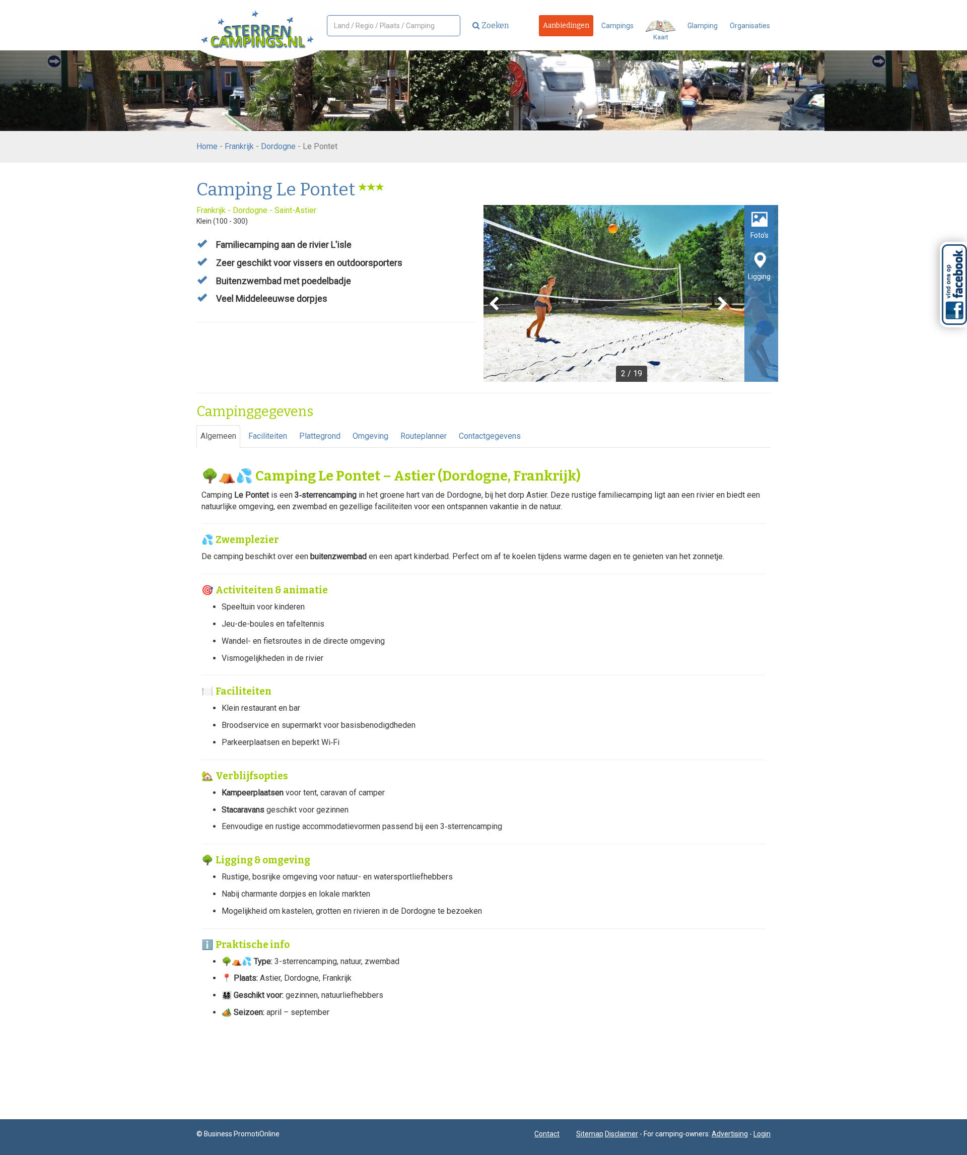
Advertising (730, 1134)
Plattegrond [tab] (319, 436)
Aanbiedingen (566, 25)
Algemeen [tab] (218, 436)
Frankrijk (239, 146)
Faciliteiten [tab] (267, 436)
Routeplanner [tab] (423, 436)
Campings (617, 26)
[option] (631, 293)
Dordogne (278, 146)
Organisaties (750, 26)
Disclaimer (621, 1134)
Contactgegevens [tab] (490, 436)
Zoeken (494, 25)
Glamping (702, 26)
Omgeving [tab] (370, 436)
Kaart (660, 37)
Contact (547, 1134)
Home (207, 146)
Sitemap (589, 1134)
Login (762, 1134)
